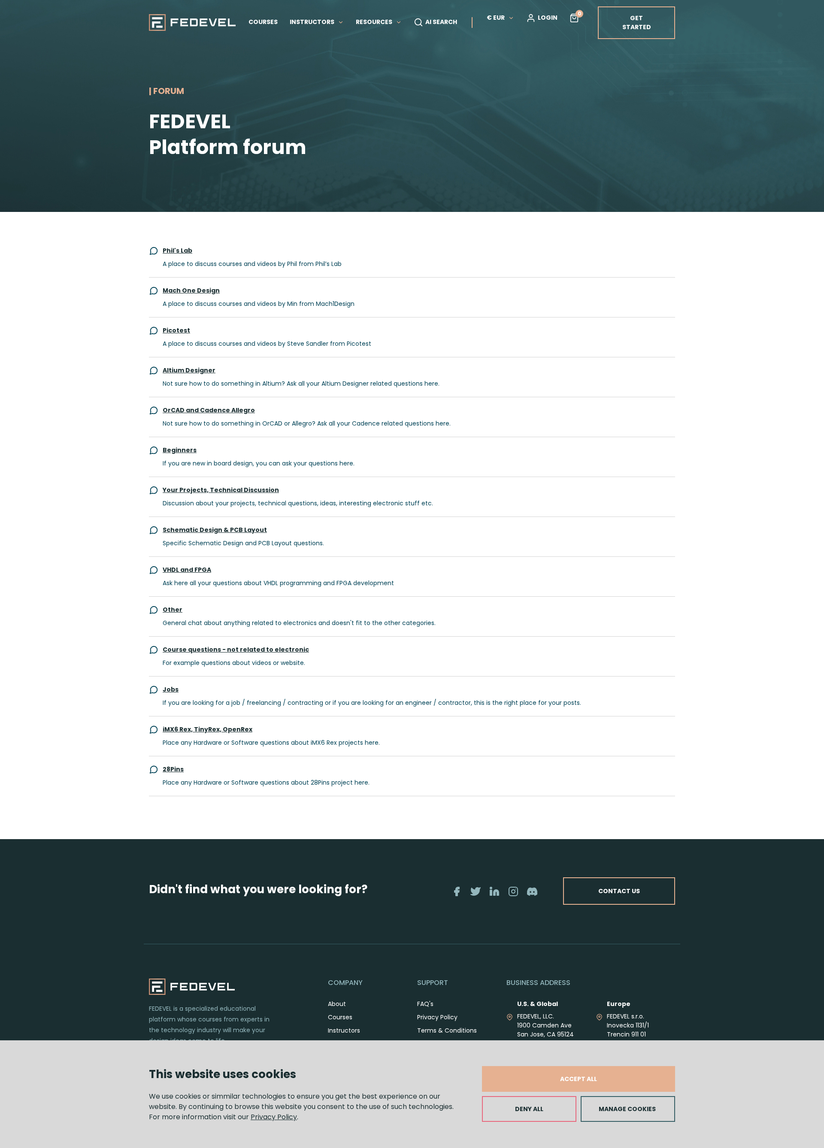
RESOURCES (375, 22)
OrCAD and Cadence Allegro (209, 410)
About (337, 1004)
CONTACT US (619, 891)
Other (172, 609)
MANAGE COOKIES (627, 1109)
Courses (340, 1017)
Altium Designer (189, 370)
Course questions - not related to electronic (236, 649)
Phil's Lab (177, 250)
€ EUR (496, 17)
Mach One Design (191, 290)
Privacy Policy (274, 1117)
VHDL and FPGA (187, 569)
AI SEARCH (441, 22)
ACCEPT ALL (578, 1079)
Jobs (171, 689)
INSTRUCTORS (313, 22)
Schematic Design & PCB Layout (215, 530)
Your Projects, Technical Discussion (221, 490)
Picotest (176, 330)
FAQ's (425, 1004)
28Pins (173, 769)
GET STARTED (636, 22)
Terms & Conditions (447, 1030)
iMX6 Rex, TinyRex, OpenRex (207, 729)
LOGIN (547, 17)
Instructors (344, 1030)
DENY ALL (529, 1109)
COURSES (263, 22)
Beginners (180, 450)
